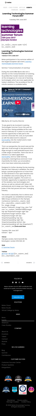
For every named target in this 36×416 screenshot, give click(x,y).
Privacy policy (22, 400)
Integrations (6, 367)
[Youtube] (22, 282)
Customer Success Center (11, 362)
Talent (4, 336)
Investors (5, 334)
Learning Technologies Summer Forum (16, 63)
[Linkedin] (12, 282)
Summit (4, 353)
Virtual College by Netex (10, 310)
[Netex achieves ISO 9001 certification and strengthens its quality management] (23, 389)
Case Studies (13, 8)
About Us (5, 331)
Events (29, 8)
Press (3, 344)
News (5, 8)
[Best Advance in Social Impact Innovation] (18, 379)
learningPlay (6, 140)
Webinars (14, 10)
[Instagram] (19, 282)
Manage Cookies (13, 402)
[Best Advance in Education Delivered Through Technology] (28, 379)
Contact (5, 339)
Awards (22, 10)
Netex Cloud (6, 305)
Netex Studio (6, 308)
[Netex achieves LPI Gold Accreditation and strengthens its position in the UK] (31, 389)
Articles (22, 8)
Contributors (6, 355)
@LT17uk (4, 254)
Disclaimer (11, 400)
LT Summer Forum (8, 247)
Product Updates (8, 365)
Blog (3, 350)
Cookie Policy (26, 402)
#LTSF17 (11, 254)
